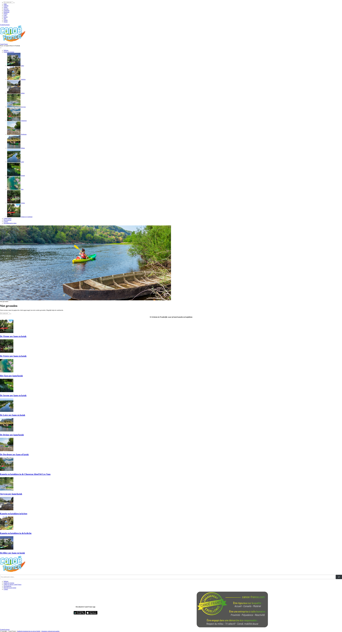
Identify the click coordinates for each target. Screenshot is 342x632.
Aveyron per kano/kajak (11, 494)
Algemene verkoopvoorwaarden (50, 631)
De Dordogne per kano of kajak (14, 454)
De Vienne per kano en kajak (13, 336)
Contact (6, 589)
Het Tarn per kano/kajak (11, 376)
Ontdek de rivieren (9, 583)
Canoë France (4, 44)
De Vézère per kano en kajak (13, 356)
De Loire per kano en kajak (12, 415)
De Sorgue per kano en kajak (13, 395)
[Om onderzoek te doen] (14, 2)
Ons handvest (7, 586)
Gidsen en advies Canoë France (12, 584)
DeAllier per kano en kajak (12, 553)
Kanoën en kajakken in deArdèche (16, 533)
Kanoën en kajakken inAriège (13, 513)
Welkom (6, 581)
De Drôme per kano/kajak (12, 435)
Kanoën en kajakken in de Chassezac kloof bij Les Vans (25, 474)
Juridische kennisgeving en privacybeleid (28, 631)
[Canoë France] (14, 42)
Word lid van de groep (10, 587)
